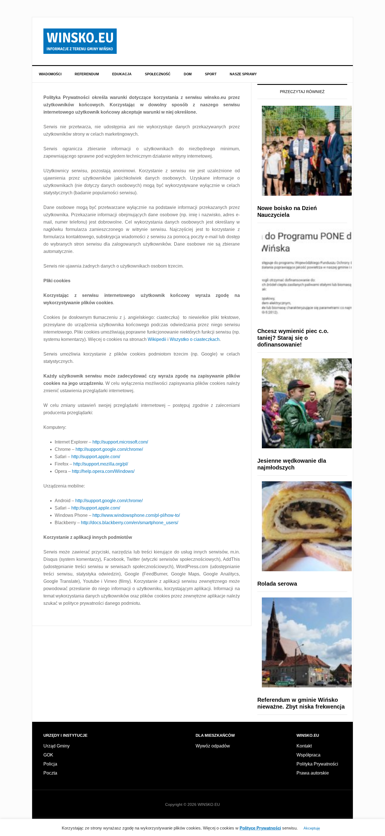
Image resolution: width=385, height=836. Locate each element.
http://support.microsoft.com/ (120, 442)
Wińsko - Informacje (80, 41)
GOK (48, 755)
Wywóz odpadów (213, 746)
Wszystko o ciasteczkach (195, 339)
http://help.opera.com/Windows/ (103, 471)
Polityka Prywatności (317, 764)
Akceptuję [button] (312, 828)
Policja (50, 764)
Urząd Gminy (56, 746)
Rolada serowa (277, 584)
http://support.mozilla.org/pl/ (100, 464)
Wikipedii (157, 339)
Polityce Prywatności (260, 828)
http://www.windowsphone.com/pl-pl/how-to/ (136, 515)
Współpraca (308, 755)
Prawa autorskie (313, 773)
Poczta (50, 773)
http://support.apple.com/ (95, 456)
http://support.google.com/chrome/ (109, 449)
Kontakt (304, 746)
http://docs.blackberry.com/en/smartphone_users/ (129, 522)
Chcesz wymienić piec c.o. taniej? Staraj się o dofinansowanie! (293, 338)
